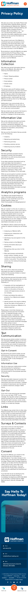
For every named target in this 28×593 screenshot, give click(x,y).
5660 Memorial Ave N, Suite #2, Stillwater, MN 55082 (12, 564)
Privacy (17, 579)
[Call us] (14, 587)
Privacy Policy (17, 575)
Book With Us (22, 591)
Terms (21, 579)
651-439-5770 (7, 548)
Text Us (3, 590)
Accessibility (11, 577)
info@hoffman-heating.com (11, 556)
